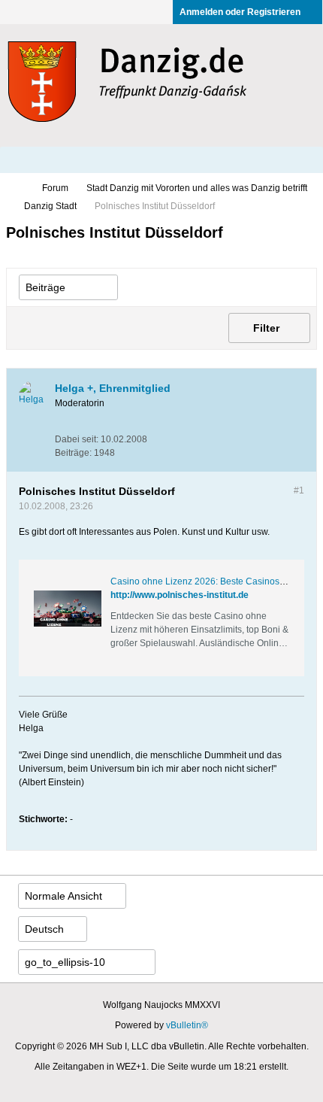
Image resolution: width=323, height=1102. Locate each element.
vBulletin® (187, 1025)
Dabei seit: (76, 439)
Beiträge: (73, 453)
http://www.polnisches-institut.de (179, 595)
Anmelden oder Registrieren (240, 12)
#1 (299, 490)
